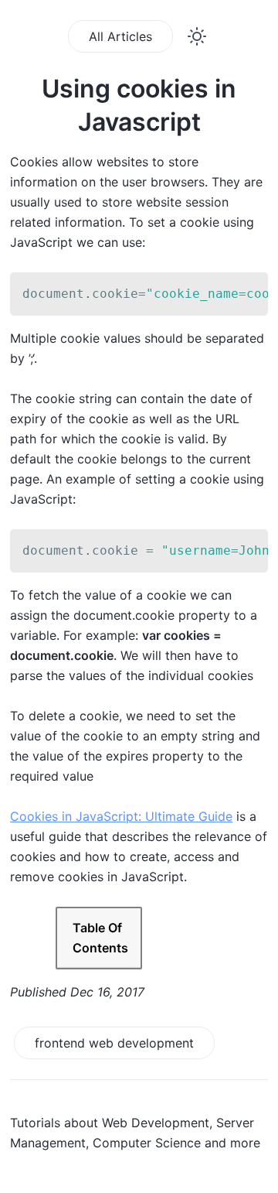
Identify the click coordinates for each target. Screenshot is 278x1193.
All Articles (120, 36)
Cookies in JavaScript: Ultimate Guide (121, 816)
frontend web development (114, 1043)
